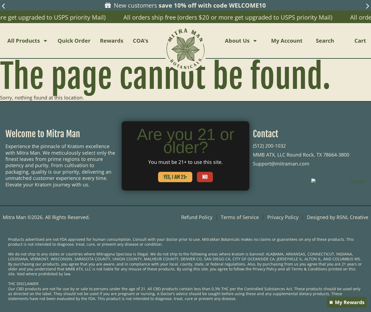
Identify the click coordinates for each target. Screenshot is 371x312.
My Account (287, 40)
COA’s (140, 40)
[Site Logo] (185, 40)
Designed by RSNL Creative (337, 217)
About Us (237, 40)
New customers (189, 5)
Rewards (111, 40)
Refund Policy (196, 217)
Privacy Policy (282, 217)
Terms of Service (240, 217)
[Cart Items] (367, 40)
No (204, 177)
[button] (3, 6)
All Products (23, 40)
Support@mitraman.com (281, 163)
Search (325, 40)
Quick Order (74, 40)
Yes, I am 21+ (175, 177)
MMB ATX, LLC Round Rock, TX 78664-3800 (301, 154)
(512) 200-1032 (269, 145)
